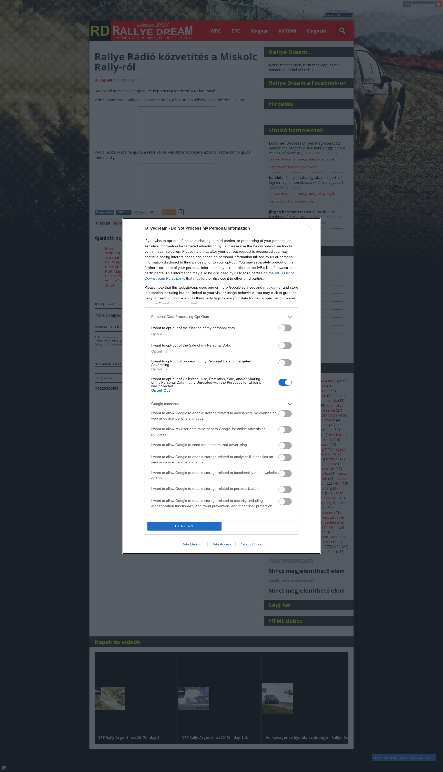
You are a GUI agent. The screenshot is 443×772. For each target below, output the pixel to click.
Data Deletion (193, 544)
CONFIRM (184, 526)
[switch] (285, 327)
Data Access (221, 544)
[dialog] (221, 386)
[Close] (310, 228)
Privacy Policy (250, 544)
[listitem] (221, 316)
